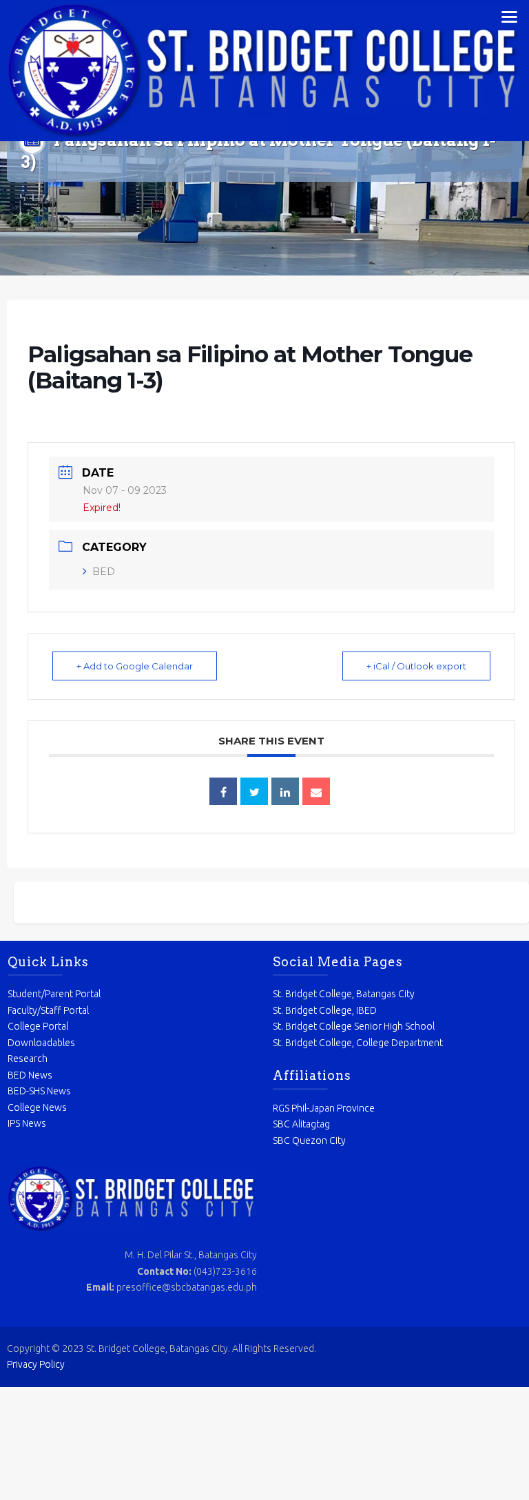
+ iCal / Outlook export (416, 665)
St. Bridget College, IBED (325, 1010)
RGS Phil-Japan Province (324, 1108)
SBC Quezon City (309, 1140)
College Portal (38, 1026)
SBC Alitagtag (301, 1123)
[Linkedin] (285, 791)
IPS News (27, 1123)
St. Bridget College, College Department (358, 1042)
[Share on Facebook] (223, 791)
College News (37, 1107)
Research (28, 1058)
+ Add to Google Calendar (134, 665)
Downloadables (41, 1042)
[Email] (316, 791)
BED (103, 571)
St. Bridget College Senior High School (354, 1026)
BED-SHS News (39, 1090)
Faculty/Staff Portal (48, 1010)
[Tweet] (254, 791)
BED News (30, 1075)
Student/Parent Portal (54, 993)
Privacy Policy (36, 1364)
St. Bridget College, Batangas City (344, 993)
